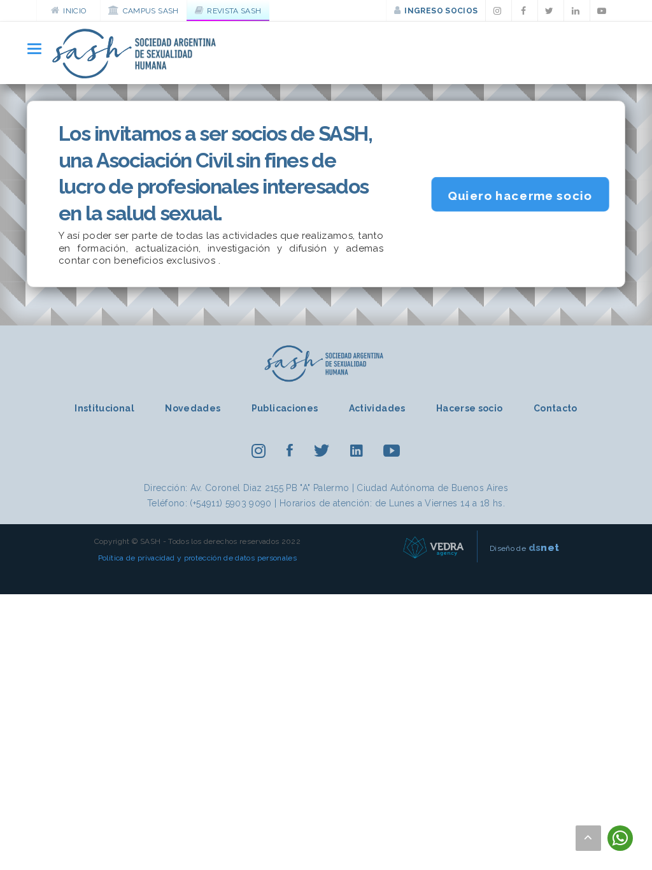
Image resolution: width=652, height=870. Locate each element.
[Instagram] (498, 11)
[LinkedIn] (577, 11)
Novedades (192, 408)
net (544, 547)
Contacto (556, 408)
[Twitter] (550, 11)
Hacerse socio (469, 408)
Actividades (377, 408)
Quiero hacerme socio (521, 196)
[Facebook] (524, 11)
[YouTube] (603, 11)
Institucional (104, 408)
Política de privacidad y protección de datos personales (197, 557)
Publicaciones (285, 408)
